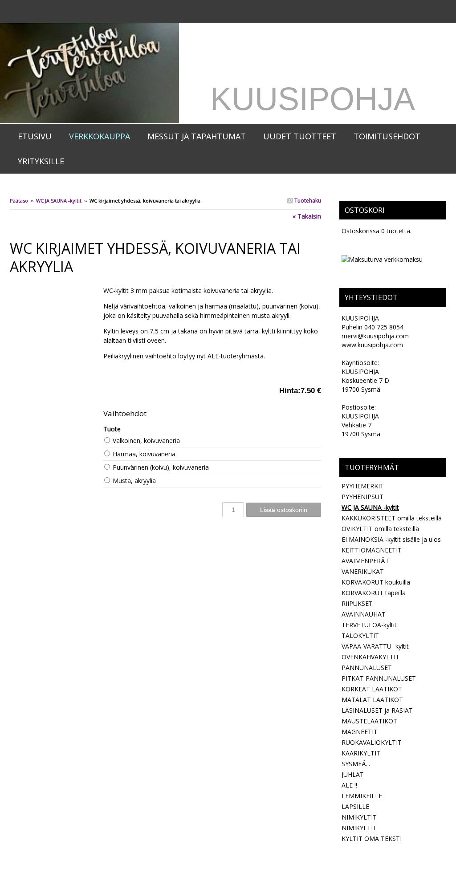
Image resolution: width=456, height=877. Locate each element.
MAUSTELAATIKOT (369, 721)
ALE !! (349, 785)
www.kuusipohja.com (372, 345)
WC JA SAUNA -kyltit (58, 200)
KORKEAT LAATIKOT (372, 689)
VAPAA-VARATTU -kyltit (375, 646)
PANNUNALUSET (367, 667)
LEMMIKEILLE (362, 796)
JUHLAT (353, 774)
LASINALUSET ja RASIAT (377, 710)
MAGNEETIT (360, 731)
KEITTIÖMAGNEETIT (372, 550)
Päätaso (19, 200)
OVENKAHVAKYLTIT (370, 657)
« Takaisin (307, 216)
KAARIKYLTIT (361, 753)
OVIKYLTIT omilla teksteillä (380, 528)
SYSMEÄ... (356, 763)
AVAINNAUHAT (364, 614)
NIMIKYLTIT (359, 817)
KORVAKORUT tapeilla (374, 593)
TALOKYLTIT (360, 635)
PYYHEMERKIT (363, 486)
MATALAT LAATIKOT (372, 699)
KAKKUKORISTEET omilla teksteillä (392, 518)
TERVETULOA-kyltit (369, 625)
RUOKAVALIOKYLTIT (372, 742)
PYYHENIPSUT (362, 496)
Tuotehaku (307, 200)
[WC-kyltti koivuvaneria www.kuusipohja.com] (56, 291)
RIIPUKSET (357, 603)
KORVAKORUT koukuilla (376, 582)
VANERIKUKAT (363, 571)
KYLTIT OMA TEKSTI (372, 838)
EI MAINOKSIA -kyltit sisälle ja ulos (391, 539)
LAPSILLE (355, 806)
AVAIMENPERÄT (365, 560)
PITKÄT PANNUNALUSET (379, 678)
